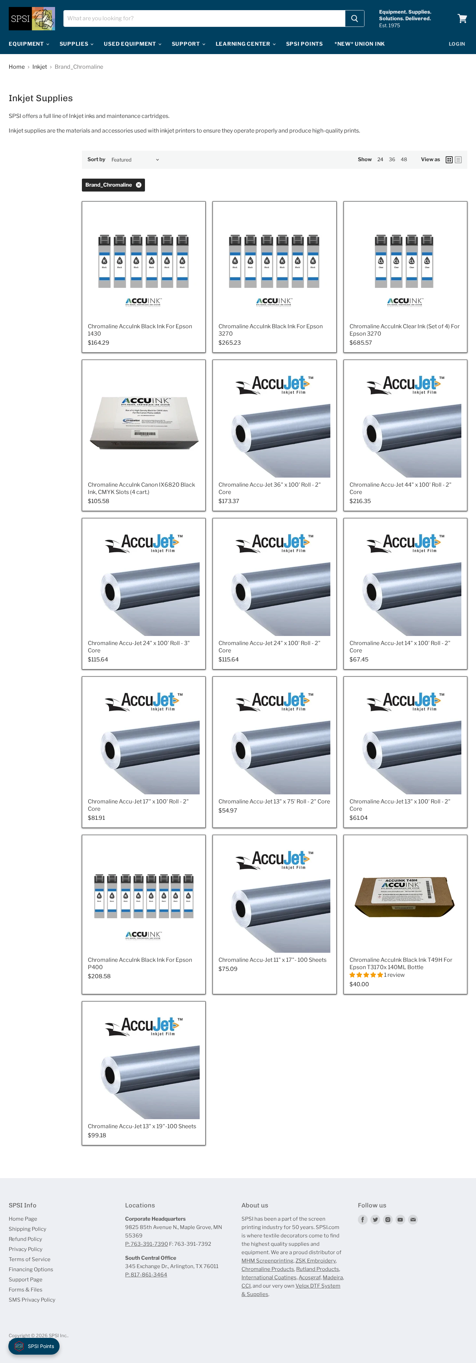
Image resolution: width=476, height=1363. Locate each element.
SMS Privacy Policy (32, 1300)
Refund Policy (25, 1239)
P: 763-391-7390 (146, 1244)
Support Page (26, 1279)
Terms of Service (30, 1259)
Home (17, 67)
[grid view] (449, 159)
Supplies (75, 44)
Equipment (27, 44)
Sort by (96, 160)
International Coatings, (269, 1277)
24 (380, 159)
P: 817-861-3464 (146, 1275)
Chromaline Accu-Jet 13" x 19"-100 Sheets (142, 1126)
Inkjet (39, 67)
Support (186, 44)
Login (457, 44)
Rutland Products (317, 1269)
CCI (246, 1286)
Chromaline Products (267, 1269)
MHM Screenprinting (267, 1261)
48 (404, 159)
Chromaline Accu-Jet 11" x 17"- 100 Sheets (272, 960)
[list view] (458, 159)
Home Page (23, 1219)
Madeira (333, 1277)
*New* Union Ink (360, 44)
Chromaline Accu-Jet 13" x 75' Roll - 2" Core (274, 801)
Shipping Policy (27, 1229)
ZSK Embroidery (315, 1261)
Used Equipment (130, 44)
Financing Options (31, 1269)
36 (392, 159)
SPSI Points (304, 44)
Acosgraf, (310, 1277)
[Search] (354, 18)
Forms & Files (26, 1290)
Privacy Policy (26, 1249)
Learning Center (244, 44)
